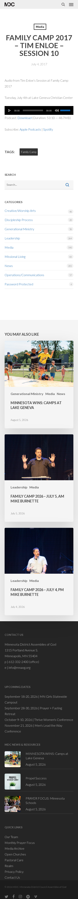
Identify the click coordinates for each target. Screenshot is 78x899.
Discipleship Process (19, 220)
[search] (63, 4)
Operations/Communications (24, 275)
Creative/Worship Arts (20, 210)
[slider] (65, 109)
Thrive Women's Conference (53, 719)
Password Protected (19, 284)
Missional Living (15, 256)
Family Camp (28, 152)
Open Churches (15, 854)
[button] (71, 4)
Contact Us (12, 877)
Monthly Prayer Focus (20, 842)
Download (24, 118)
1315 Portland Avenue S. (21, 650)
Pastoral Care (14, 860)
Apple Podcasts (30, 129)
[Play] (9, 110)
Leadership (12, 238)
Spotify (48, 129)
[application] (39, 110)
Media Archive (14, 848)
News (9, 266)
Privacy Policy (14, 871)
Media (40, 26)
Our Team (11, 837)
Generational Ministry (19, 229)
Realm (9, 866)
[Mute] (57, 110)
